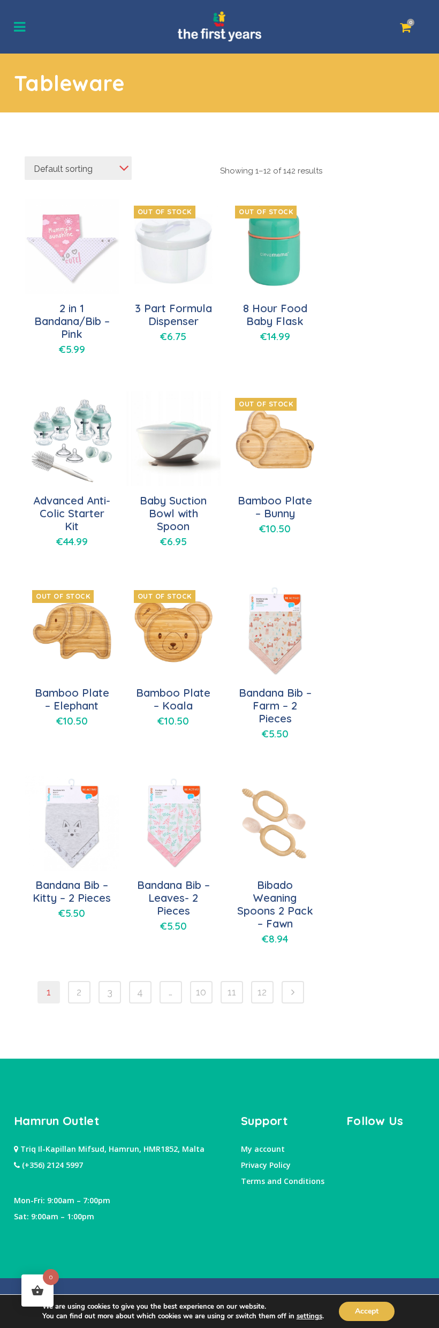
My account (263, 1149)
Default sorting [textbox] (63, 169)
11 (232, 992)
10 (201, 992)
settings (309, 1316)
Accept (367, 1311)
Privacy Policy (266, 1165)
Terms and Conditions (282, 1181)
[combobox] (78, 168)
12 (262, 992)
